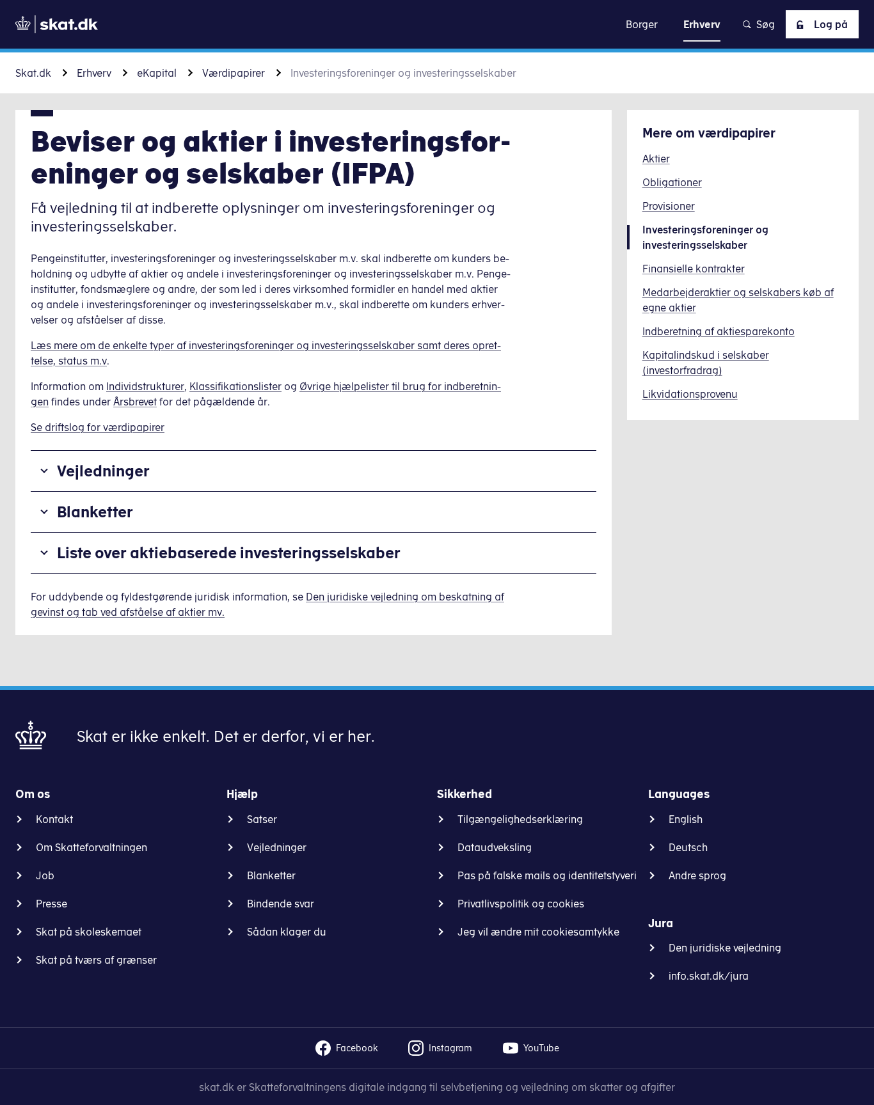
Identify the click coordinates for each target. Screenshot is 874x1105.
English (686, 819)
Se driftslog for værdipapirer (97, 427)
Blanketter (95, 512)
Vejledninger (103, 471)
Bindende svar (280, 903)
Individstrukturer (145, 386)
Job (45, 875)
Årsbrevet (135, 401)
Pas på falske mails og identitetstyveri (547, 875)
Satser (262, 819)
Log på (831, 24)
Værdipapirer (233, 73)
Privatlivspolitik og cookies (520, 903)
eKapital (157, 73)
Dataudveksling (494, 847)
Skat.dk (33, 73)
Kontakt (54, 819)
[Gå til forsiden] (56, 24)
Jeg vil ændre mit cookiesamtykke (538, 931)
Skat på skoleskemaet (88, 931)
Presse (51, 903)
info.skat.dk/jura (709, 976)
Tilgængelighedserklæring (520, 819)
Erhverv (94, 73)
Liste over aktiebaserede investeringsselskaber (229, 552)
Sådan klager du (286, 931)
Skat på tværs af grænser (96, 960)
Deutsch (688, 847)
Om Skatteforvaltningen (91, 847)
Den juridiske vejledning (725, 947)
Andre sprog (697, 875)
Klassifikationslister (235, 386)
